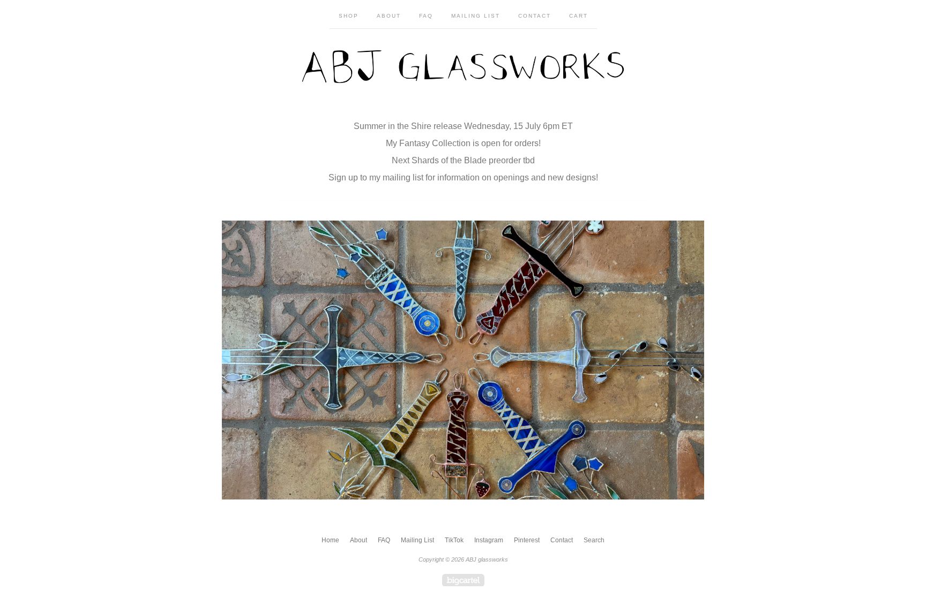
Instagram (488, 540)
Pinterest (527, 540)
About (389, 16)
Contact (534, 16)
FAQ (426, 16)
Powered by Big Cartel (463, 580)
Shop (349, 16)
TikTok (454, 540)
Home (330, 540)
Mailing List (475, 16)
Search (594, 540)
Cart (578, 16)
